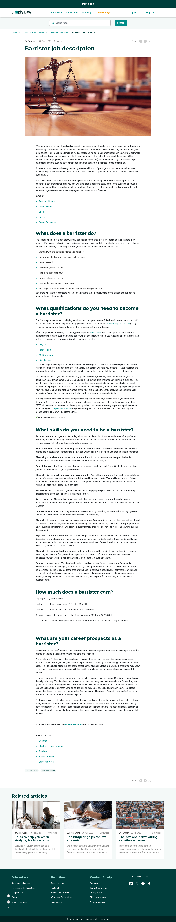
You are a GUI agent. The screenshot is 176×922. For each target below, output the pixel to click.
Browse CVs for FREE (60, 893)
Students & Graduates (58, 33)
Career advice (38, 33)
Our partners (17, 893)
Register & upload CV (21, 883)
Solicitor (43, 741)
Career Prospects (47, 222)
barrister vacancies (73, 724)
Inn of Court (95, 332)
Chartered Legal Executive (51, 746)
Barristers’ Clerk (46, 761)
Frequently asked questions (23, 888)
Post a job (88, 3)
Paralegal (44, 751)
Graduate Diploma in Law (118, 323)
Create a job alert (19, 902)
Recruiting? (104, 12)
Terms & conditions (98, 888)
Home (14, 33)
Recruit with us (57, 883)
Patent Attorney (46, 756)
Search (120, 23)
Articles (24, 33)
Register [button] (150, 12)
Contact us (94, 883)
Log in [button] (133, 12)
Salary (42, 217)
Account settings (97, 902)
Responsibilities (47, 201)
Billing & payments (98, 897)
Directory (86, 12)
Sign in (14, 897)
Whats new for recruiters (61, 897)
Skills (41, 211)
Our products (56, 902)
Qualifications (45, 206)
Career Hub (72, 12)
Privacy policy (96, 893)
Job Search (56, 12)
